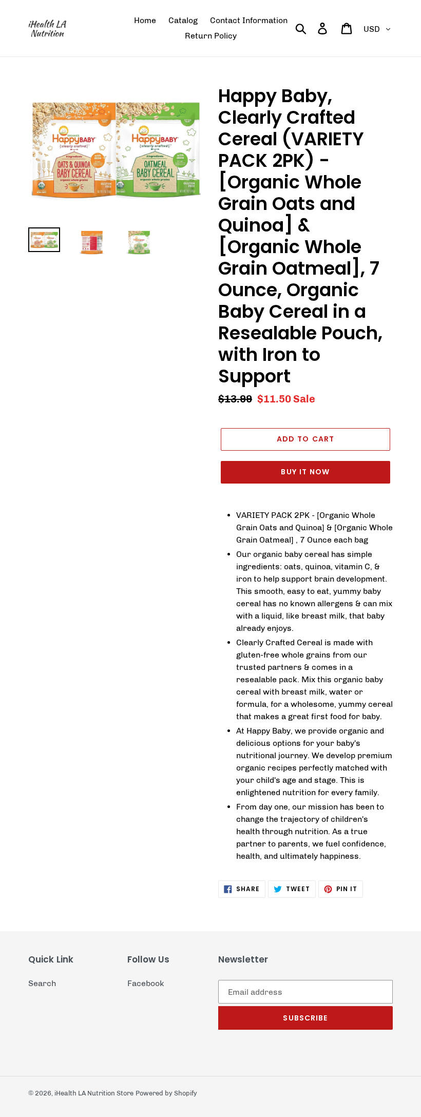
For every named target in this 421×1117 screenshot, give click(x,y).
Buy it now (305, 472)
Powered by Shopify (166, 1093)
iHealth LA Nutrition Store (93, 1093)
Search (42, 983)
